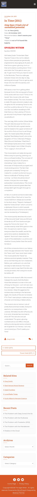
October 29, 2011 (10, 16)
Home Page (11, 484)
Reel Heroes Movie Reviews (14, 385)
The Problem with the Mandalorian (17, 426)
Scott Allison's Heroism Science (16, 398)
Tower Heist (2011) (26, 353)
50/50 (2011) (8, 348)
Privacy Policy (24, 484)
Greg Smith (10, 339)
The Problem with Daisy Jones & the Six (19, 414)
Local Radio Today (11, 394)
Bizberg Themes (18, 493)
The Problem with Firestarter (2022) (17, 422)
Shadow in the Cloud (12, 431)
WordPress (21, 490)
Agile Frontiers (10, 390)
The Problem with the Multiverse (16, 418)
